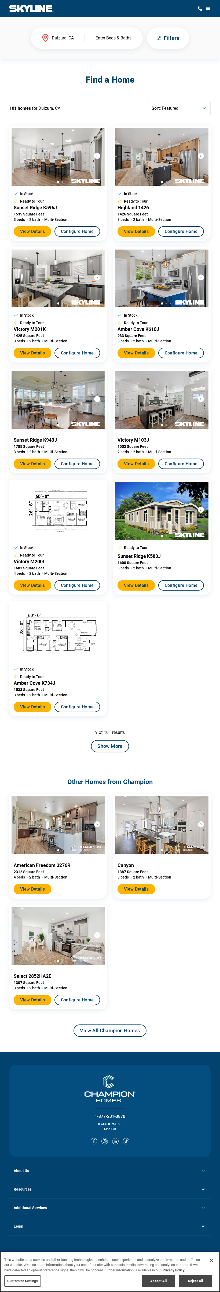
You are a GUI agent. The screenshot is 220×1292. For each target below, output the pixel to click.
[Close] (211, 1260)
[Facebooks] (94, 1141)
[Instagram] (104, 1141)
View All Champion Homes (110, 1032)
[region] (110, 1272)
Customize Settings (22, 1281)
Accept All (158, 1281)
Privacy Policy (174, 1270)
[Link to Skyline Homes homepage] (31, 8)
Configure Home (77, 231)
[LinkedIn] (115, 1141)
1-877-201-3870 (110, 1116)
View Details (32, 231)
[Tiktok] (126, 1141)
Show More (109, 746)
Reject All (195, 1281)
